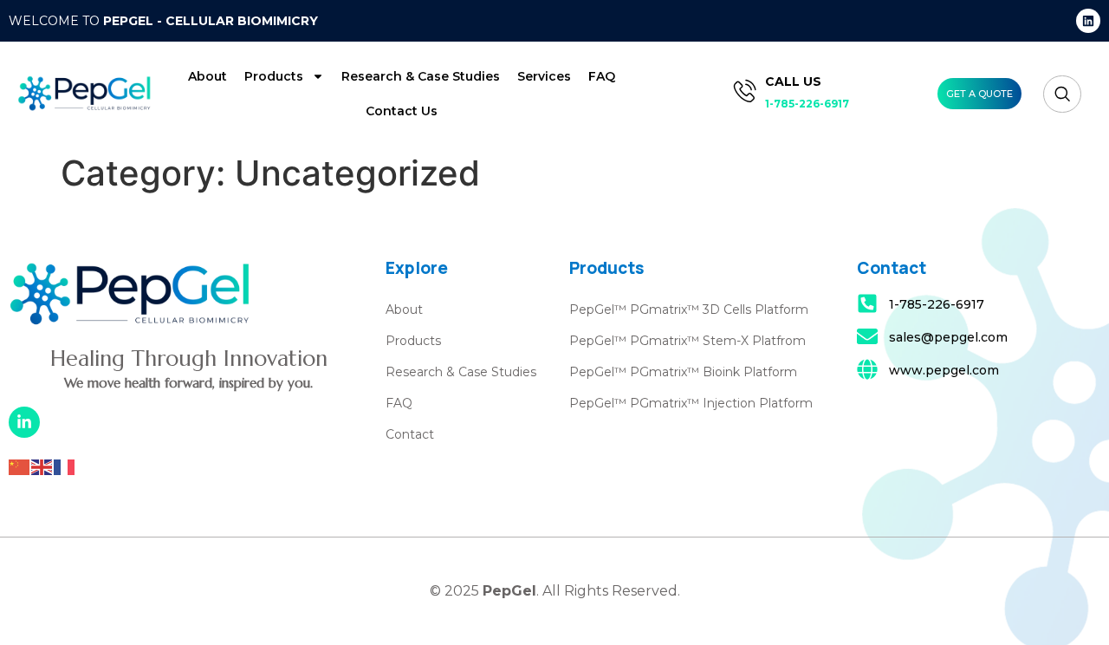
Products (273, 76)
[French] (65, 465)
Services (544, 76)
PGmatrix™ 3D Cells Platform (717, 309)
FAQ (601, 76)
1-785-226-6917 (807, 103)
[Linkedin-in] (24, 422)
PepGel (591, 309)
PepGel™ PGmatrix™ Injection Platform (691, 403)
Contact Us (402, 111)
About (207, 76)
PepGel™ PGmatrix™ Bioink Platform (683, 372)
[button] (1062, 94)
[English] (42, 465)
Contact (410, 434)
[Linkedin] (1088, 21)
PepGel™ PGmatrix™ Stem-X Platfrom (687, 341)
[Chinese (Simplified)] (20, 465)
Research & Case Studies (420, 76)
